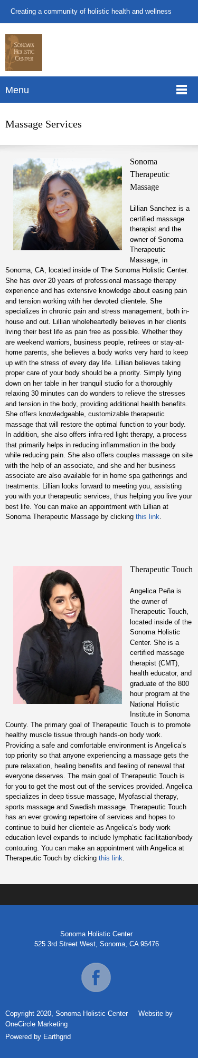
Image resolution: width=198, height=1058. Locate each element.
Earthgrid (57, 1037)
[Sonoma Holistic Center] (23, 52)
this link (147, 517)
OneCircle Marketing (36, 1024)
